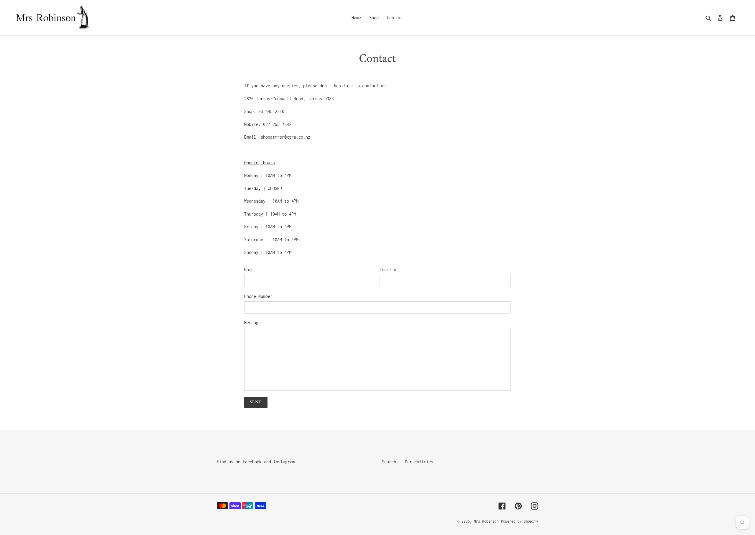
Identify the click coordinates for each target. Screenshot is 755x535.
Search (389, 461)
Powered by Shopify (519, 521)
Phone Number (258, 296)
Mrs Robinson (486, 521)
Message (252, 322)
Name (249, 269)
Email (388, 269)
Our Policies (419, 461)
